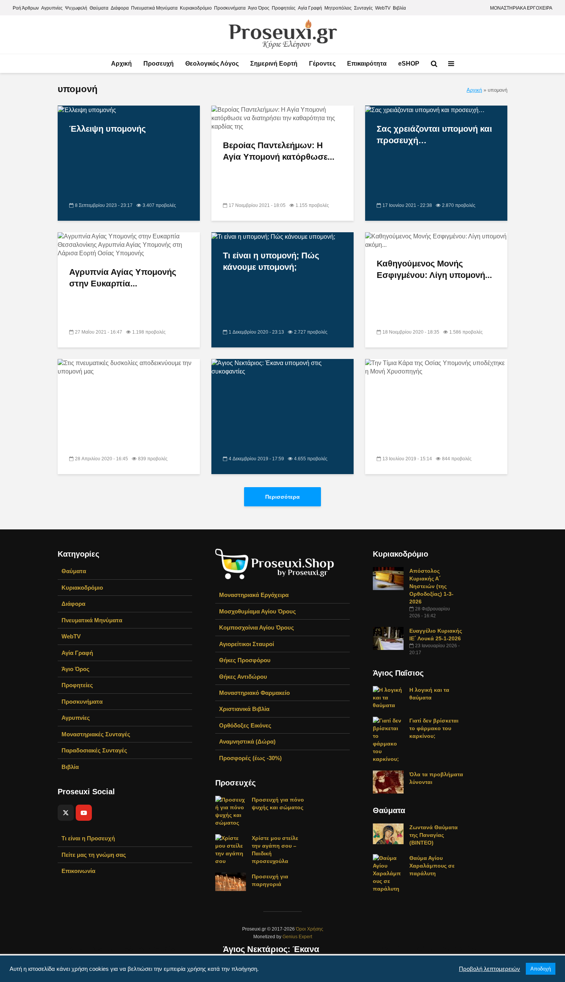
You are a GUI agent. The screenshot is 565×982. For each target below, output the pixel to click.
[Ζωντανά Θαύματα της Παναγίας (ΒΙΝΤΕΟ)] (388, 833)
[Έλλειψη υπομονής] (87, 109)
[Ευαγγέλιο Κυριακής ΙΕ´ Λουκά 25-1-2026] (388, 638)
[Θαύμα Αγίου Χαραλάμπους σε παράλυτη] (388, 873)
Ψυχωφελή (76, 8)
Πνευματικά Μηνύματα (154, 8)
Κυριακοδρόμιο (196, 8)
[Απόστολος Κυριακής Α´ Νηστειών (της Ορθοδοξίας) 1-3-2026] (388, 578)
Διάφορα (120, 8)
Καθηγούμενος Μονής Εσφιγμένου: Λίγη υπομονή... (434, 269)
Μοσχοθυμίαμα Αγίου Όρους (257, 611)
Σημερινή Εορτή (273, 63)
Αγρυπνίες (52, 8)
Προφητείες (284, 8)
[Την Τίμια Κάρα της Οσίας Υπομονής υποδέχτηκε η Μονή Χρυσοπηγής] (436, 646)
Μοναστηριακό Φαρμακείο (254, 692)
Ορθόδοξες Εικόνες (245, 725)
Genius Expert (297, 936)
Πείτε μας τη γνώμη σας (93, 854)
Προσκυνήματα (230, 8)
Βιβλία (399, 8)
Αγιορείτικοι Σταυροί (246, 644)
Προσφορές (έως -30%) (250, 758)
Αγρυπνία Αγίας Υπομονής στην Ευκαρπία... (122, 277)
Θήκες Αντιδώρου (243, 676)
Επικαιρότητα (367, 63)
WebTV (383, 8)
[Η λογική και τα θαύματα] (388, 697)
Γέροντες (322, 63)
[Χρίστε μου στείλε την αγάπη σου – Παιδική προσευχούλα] (230, 849)
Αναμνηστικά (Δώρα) (247, 741)
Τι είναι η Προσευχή (88, 838)
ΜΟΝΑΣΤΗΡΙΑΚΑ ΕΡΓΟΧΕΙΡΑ (521, 8)
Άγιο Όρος (258, 8)
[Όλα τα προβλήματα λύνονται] (388, 782)
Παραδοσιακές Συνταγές (94, 750)
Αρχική (121, 63)
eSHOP (408, 63)
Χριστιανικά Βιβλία (244, 709)
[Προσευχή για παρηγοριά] (230, 881)
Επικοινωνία (78, 871)
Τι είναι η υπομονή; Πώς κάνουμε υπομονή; (271, 261)
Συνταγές (363, 8)
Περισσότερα (282, 497)
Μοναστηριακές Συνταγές (95, 734)
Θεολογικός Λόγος (212, 63)
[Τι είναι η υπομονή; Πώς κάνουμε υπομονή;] (273, 236)
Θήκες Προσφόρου (245, 660)
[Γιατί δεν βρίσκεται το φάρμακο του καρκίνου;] (388, 739)
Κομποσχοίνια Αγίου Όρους (256, 627)
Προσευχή (158, 63)
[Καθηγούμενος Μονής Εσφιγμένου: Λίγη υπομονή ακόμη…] (436, 240)
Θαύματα (99, 8)
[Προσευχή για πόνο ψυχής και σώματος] (230, 811)
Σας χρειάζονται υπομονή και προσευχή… (434, 134)
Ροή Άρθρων (26, 8)
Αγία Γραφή (310, 8)
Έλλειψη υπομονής (107, 129)
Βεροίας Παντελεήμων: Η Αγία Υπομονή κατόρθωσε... (278, 151)
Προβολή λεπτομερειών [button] (489, 969)
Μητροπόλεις (338, 8)
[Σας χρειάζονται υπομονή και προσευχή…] (425, 109)
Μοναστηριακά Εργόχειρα (254, 595)
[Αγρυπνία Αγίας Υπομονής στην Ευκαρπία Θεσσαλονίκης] (129, 244)
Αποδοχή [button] (540, 969)
